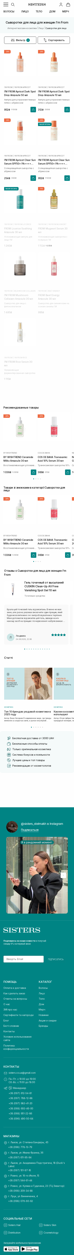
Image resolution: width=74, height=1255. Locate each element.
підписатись (56, 959)
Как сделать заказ (14, 993)
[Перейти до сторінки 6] (42, 727)
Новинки (44, 1015)
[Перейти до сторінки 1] (33, 478)
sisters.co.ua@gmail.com (22, 1072)
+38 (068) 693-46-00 (21, 1108)
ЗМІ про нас (10, 1009)
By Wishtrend (10, 453)
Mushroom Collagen (24, 291)
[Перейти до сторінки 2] (35, 478)
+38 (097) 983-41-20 (20, 1103)
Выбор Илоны (44, 124)
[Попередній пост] (10, 875)
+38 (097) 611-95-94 (19, 1157)
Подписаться (30, 830)
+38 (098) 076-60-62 (20, 1201)
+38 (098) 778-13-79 (20, 1147)
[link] (68, 4)
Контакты (9, 1031)
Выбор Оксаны (11, 189)
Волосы (43, 987)
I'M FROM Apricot (22, 87)
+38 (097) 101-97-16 (19, 1170)
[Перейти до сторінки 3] (38, 478)
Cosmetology (51, 1232)
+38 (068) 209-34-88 (20, 1190)
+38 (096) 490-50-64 (21, 1118)
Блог (6, 1020)
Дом (41, 1004)
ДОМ (52, 11)
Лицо (42, 993)
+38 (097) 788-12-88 (21, 1098)
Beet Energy (54, 291)
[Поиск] (12, 4)
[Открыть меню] (5, 4)
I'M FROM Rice (20, 358)
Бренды (43, 1025)
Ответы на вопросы (15, 998)
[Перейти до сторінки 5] (40, 727)
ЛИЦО (25, 11)
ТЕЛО (39, 11)
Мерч (42, 1009)
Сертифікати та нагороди (18, 1015)
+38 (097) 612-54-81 (20, 1093)
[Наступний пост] (63, 875)
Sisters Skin (50, 1225)
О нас (6, 1004)
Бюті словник (11, 1025)
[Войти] (61, 4)
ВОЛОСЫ (8, 11)
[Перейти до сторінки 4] (40, 478)
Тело (42, 998)
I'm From (8, 87)
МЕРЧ (65, 11)
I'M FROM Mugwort (57, 224)
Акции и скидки (47, 1020)
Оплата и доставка (14, 987)
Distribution (14, 1232)
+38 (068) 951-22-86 (20, 1113)
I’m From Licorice (22, 224)
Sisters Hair (14, 1225)
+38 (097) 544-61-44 (20, 1180)
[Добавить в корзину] (33, 109)
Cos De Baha (44, 453)
